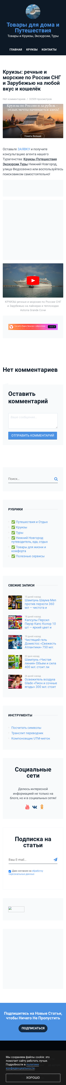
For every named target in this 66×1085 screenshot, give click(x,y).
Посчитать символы (26, 728)
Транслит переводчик (27, 733)
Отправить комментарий (32, 435)
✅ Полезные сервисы (28, 556)
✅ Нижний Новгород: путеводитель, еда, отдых (29, 540)
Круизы (32, 49)
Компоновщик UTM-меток (30, 738)
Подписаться (33, 1028)
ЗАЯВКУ (24, 149)
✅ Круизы (19, 527)
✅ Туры (17, 532)
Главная (16, 49)
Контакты (49, 49)
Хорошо (33, 1077)
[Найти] (56, 479)
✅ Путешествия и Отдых (29, 522)
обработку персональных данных (26, 872)
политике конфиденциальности (22, 1066)
